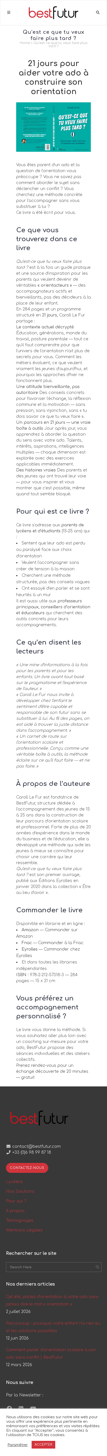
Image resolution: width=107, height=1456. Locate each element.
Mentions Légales (24, 1230)
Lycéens (14, 1182)
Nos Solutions (20, 1191)
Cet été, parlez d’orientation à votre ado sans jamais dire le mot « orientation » (52, 1300)
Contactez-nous (27, 1168)
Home (25, 43)
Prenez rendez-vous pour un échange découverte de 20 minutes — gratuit (52, 1071)
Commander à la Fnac (61, 943)
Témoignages (20, 1220)
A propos (15, 1211)
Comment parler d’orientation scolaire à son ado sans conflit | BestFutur (51, 1354)
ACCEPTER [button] (43, 1444)
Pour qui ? (16, 1201)
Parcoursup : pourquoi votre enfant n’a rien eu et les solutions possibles (53, 1327)
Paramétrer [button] (17, 1445)
